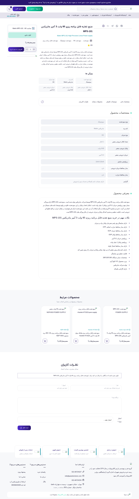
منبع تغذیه (76, 15)
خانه (130, 15)
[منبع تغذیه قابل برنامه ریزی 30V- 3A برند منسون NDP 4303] (55, 317)
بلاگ (68, 15)
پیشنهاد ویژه (21, 472)
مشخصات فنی (125, 102)
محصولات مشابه (97, 102)
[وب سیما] (126, 494)
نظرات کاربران (83, 102)
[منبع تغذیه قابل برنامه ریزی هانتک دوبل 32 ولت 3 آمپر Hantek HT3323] (86, 317)
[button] (108, 26)
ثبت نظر (25, 428)
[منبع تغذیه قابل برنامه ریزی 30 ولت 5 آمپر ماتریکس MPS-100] (117, 317)
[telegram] (112, 26)
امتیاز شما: (119, 420)
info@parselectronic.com (73, 476)
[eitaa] (121, 26)
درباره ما (43, 477)
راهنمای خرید (41, 472)
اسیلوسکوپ (95, 15)
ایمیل (64, 385)
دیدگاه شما (115, 397)
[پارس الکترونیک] (126, 9)
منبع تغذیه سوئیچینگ (65, 40)
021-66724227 (77, 472)
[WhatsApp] (117, 26)
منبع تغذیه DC (77, 40)
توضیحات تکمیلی (111, 102)
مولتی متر (85, 15)
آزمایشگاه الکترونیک (121, 15)
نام (117, 385)
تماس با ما (22, 477)
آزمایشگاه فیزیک (107, 15)
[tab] (125, 102)
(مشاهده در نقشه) (59, 487)
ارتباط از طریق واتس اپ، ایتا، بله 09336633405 (17, 483)
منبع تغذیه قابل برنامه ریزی (50, 40)
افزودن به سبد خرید (16, 49)
